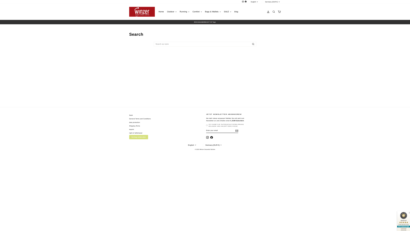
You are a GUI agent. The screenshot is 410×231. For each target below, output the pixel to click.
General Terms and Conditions (140, 119)
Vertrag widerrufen (138, 137)
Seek (131, 115)
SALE (227, 12)
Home (161, 12)
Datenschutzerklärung (232, 124)
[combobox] (205, 44)
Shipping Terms (134, 126)
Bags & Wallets (212, 12)
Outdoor (171, 12)
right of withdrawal (135, 133)
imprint (131, 129)
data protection (134, 122)
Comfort (196, 12)
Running (184, 12)
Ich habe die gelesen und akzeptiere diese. (226, 125)
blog (236, 12)
